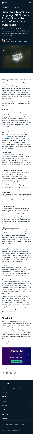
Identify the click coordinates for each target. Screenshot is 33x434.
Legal (3, 424)
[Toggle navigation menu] (30, 2)
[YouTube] (8, 396)
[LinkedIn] (3, 396)
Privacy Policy (9, 424)
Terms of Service (19, 424)
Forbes (9, 136)
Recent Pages (5, 427)
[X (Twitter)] (5, 396)
